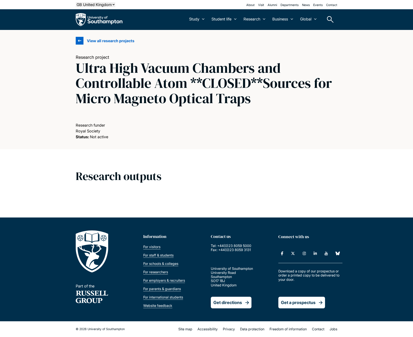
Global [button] (305, 19)
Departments (289, 5)
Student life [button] (221, 19)
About (250, 5)
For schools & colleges (160, 263)
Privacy (229, 329)
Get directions (227, 302)
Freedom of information (288, 329)
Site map (185, 329)
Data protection (252, 329)
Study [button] (194, 19)
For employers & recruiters (164, 280)
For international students (163, 297)
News (306, 5)
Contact (331, 5)
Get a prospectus (298, 302)
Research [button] (251, 19)
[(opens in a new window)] (282, 253)
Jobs (333, 329)
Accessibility (207, 329)
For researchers (155, 272)
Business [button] (280, 19)
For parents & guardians (162, 289)
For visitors (151, 247)
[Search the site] (328, 19)
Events (318, 5)
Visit (261, 5)
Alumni (272, 5)
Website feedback (157, 305)
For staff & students (158, 255)
